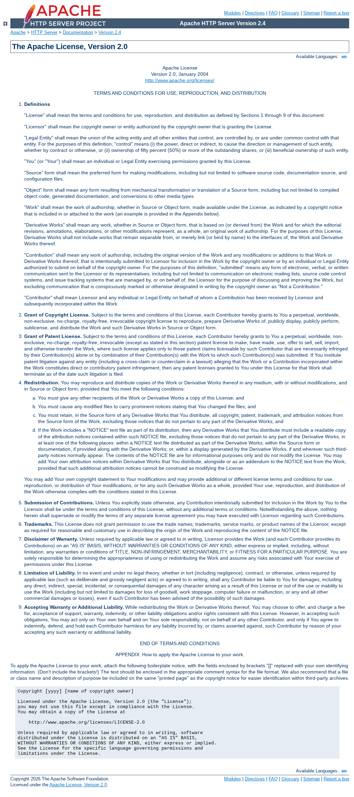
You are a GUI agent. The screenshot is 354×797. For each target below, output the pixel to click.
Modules (232, 13)
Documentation (78, 32)
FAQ (273, 13)
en (344, 56)
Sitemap (311, 13)
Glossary (290, 13)
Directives (255, 13)
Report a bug (336, 13)
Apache (18, 32)
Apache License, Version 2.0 (78, 784)
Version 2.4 (110, 32)
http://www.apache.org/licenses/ (179, 80)
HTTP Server (44, 32)
